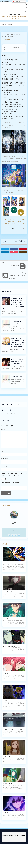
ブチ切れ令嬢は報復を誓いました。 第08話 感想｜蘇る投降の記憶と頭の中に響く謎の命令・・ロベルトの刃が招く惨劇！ (13, 815)
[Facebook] (14, 249)
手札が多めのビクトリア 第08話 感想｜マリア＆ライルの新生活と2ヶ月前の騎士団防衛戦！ (13, 760)
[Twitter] (5, 249)
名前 (2, 451)
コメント (3, 429)
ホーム (4, 24)
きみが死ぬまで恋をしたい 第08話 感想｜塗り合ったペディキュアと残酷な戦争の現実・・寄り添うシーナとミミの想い (13, 732)
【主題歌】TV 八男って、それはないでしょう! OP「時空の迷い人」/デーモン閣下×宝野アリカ (13, 125)
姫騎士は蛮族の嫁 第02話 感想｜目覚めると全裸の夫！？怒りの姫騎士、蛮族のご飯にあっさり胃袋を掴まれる (17, 342)
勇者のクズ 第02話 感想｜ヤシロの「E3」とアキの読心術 (17, 361)
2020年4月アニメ (13, 221)
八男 (23, 223)
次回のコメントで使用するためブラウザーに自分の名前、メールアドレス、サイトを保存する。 (14, 474)
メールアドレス (5, 458)
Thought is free (22, 837)
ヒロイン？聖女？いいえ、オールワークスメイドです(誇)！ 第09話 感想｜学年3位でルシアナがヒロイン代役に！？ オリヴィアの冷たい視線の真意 (13, 704)
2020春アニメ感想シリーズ (11, 223)
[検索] (26, 4)
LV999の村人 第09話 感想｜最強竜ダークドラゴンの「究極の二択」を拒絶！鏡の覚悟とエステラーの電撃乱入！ (13, 649)
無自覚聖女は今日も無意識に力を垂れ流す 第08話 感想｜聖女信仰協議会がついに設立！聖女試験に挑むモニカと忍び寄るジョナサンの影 (13, 788)
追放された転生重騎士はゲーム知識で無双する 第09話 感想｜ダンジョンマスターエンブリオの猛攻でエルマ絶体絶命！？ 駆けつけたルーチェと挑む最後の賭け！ (13, 567)
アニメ (10, 24)
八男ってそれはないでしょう (18, 225)
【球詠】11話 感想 (16, 376)
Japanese (17, 1)
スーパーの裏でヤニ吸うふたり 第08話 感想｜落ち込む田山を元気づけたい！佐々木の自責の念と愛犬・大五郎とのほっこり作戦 (13, 595)
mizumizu (22, 229)
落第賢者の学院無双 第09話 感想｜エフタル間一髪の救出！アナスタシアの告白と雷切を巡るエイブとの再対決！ (13, 676)
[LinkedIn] (5, 252)
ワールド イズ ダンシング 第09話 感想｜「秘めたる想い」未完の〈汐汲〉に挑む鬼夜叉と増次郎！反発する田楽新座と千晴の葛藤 (13, 622)
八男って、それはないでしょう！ (17, 219)
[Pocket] (14, 252)
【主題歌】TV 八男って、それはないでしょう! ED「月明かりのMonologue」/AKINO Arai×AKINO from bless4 (14, 158)
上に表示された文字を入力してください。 (11, 483)
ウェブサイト (4, 466)
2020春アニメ (21, 221)
